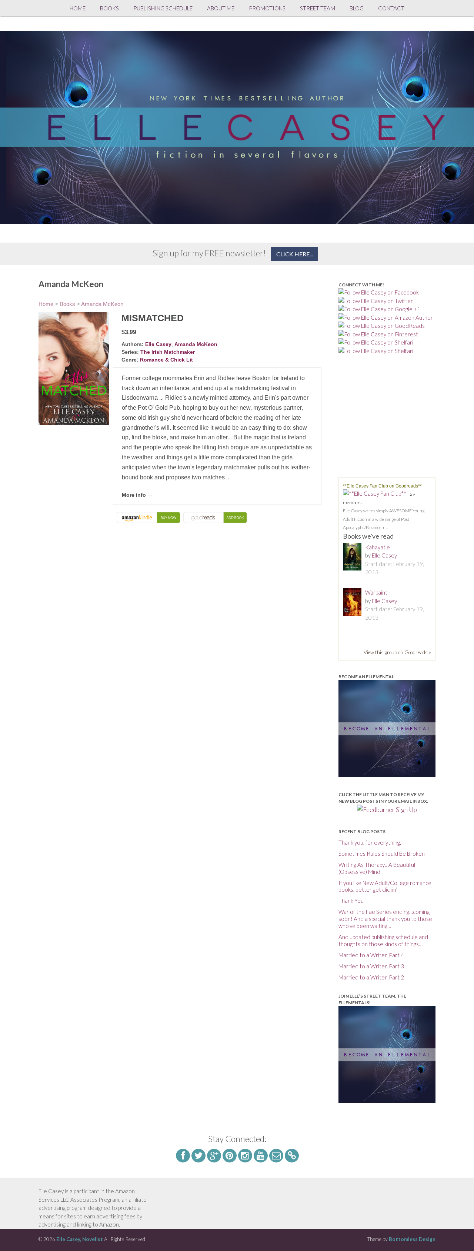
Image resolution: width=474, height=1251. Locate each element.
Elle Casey (158, 344)
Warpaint (376, 592)
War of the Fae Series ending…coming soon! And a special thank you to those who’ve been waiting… (385, 918)
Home (78, 8)
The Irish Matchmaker (167, 352)
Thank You (351, 900)
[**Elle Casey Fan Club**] (376, 493)
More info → (137, 495)
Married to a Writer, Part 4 (371, 955)
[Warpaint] (354, 603)
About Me (220, 8)
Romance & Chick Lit (166, 360)
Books (109, 8)
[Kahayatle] (354, 558)
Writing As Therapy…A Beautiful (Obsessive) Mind (376, 868)
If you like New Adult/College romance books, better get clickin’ (384, 886)
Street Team (317, 8)
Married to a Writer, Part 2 (371, 977)
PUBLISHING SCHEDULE (163, 8)
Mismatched (152, 318)
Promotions (267, 8)
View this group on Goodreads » (397, 652)
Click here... (294, 253)
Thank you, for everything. (369, 842)
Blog (357, 8)
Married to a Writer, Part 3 (371, 966)
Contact (391, 8)
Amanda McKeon (102, 304)
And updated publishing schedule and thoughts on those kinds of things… (383, 940)
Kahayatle (377, 547)
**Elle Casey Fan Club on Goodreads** (382, 486)
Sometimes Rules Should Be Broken (381, 853)
